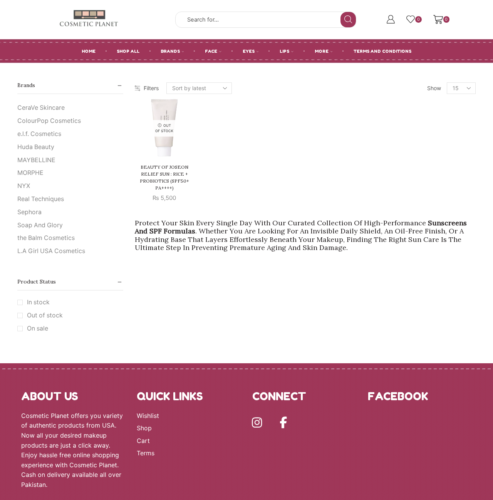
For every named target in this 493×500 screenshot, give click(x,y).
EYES (249, 51)
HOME (89, 51)
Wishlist (148, 415)
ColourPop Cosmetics (49, 120)
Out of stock (45, 315)
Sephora (29, 212)
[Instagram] (257, 422)
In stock (38, 302)
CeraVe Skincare (41, 107)
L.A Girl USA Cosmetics (51, 251)
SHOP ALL (128, 51)
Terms (145, 453)
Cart (143, 441)
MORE (322, 51)
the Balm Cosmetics (46, 238)
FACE (211, 51)
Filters (151, 88)
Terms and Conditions (382, 51)
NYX (23, 186)
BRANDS (170, 51)
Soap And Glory (40, 225)
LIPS (284, 51)
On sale (37, 328)
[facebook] (283, 422)
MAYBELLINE (36, 160)
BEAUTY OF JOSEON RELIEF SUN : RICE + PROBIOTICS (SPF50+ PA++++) (164, 177)
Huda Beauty (35, 147)
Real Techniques (40, 199)
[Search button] (348, 19)
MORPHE (30, 172)
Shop (144, 428)
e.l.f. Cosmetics (39, 134)
